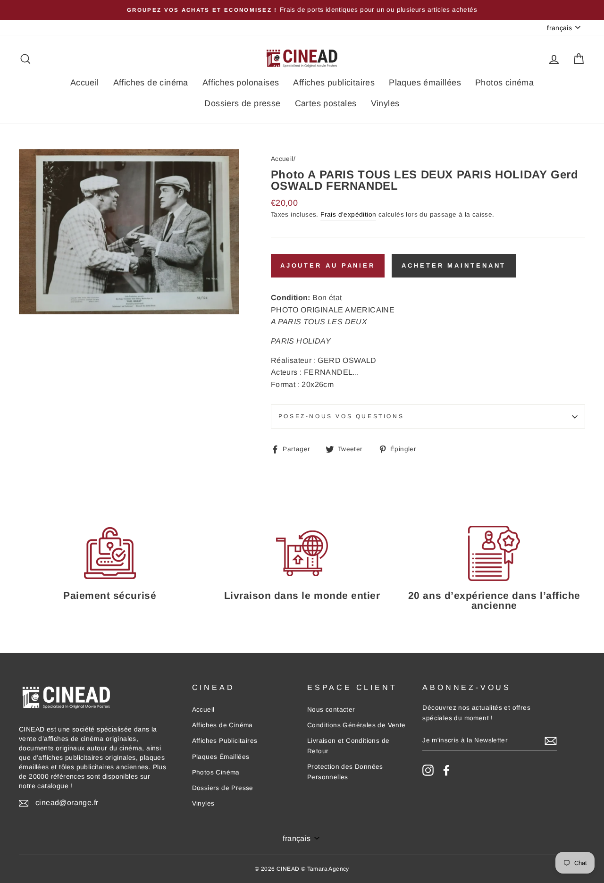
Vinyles (385, 103)
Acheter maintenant (454, 265)
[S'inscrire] (551, 740)
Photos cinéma (504, 82)
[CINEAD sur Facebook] (446, 770)
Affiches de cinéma (150, 82)
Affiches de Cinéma (222, 725)
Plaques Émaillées (221, 756)
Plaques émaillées (425, 82)
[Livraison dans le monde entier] (302, 553)
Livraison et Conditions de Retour (348, 746)
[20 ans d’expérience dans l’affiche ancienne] (494, 553)
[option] (302, 10)
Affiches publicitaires (334, 82)
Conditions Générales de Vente (356, 725)
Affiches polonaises (240, 82)
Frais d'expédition (348, 214)
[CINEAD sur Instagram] (428, 770)
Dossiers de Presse (222, 787)
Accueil (84, 82)
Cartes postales (326, 103)
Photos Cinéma (216, 772)
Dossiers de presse (242, 103)
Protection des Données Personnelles (345, 772)
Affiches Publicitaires (225, 740)
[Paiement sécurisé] (110, 553)
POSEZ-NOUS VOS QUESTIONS (341, 416)
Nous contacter (331, 709)
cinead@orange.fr (66, 803)
